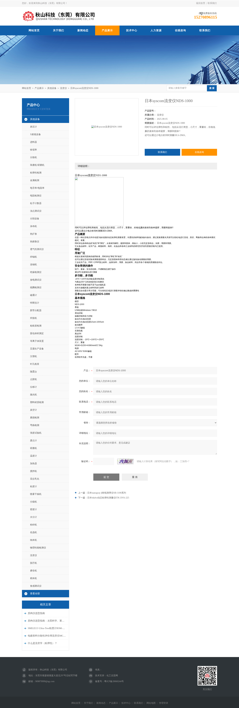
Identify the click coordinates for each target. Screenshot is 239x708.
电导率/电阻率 (37, 188)
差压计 (33, 127)
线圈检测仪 (35, 287)
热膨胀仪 (34, 241)
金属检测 (34, 180)
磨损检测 (34, 417)
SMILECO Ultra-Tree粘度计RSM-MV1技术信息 (47, 628)
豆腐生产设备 (37, 348)
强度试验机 (35, 433)
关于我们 (58, 30)
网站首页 (34, 30)
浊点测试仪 (35, 211)
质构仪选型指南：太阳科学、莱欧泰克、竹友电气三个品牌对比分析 (47, 620)
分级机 (33, 502)
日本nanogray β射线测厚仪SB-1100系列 (106, 493)
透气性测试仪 (37, 249)
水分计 (33, 517)
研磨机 (33, 448)
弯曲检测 (34, 425)
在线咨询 (180, 30)
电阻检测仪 (35, 195)
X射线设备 (35, 134)
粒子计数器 (35, 203)
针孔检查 (34, 364)
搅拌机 (33, 471)
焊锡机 (33, 257)
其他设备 (51, 88)
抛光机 (33, 394)
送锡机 (33, 264)
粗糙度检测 (35, 326)
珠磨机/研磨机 (37, 165)
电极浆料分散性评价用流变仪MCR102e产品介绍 (47, 635)
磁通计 (33, 295)
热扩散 (33, 234)
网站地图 (151, 703)
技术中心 (131, 30)
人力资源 (156, 30)
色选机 (33, 532)
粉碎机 (33, 525)
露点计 (33, 440)
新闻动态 (82, 30)
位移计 (33, 387)
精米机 (33, 578)
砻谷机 (33, 570)
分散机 (33, 157)
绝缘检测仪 (35, 272)
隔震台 (33, 371)
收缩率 (33, 150)
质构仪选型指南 (36, 613)
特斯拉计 (34, 303)
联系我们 (212, 3)
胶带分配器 (35, 310)
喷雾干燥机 (35, 494)
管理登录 (163, 703)
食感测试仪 (35, 586)
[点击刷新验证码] (125, 461)
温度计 (33, 456)
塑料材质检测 (37, 402)
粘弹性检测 (35, 172)
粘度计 (33, 486)
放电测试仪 (35, 280)
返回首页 (200, 3)
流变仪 (63, 88)
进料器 (33, 142)
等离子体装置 (37, 341)
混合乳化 (34, 479)
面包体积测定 (37, 333)
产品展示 (107, 30)
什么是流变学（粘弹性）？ (42, 643)
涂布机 (33, 226)
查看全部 (35, 593)
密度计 (33, 509)
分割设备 (34, 218)
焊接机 (33, 318)
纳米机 (33, 540)
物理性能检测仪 (38, 547)
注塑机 (33, 356)
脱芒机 (33, 563)
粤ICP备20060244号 (114, 681)
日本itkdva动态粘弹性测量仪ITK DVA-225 (108, 497)
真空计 (33, 410)
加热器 (33, 463)
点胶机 (33, 379)
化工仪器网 (112, 675)
